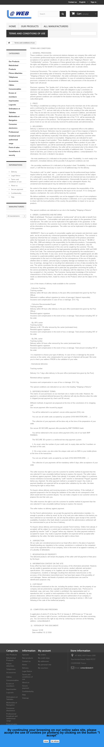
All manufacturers (56, 26)
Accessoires (13, 81)
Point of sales (14, 147)
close (46, 741)
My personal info (44, 665)
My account (44, 650)
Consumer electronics (13, 126)
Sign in (93, 2)
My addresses (43, 661)
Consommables (15, 89)
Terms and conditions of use (27, 33)
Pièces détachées (15, 73)
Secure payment (17, 189)
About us (14, 186)
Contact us (72, 2)
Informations (15, 165)
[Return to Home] (9, 42)
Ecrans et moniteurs (13, 95)
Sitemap (25, 698)
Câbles (11, 85)
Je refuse (55, 741)
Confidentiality (16, 193)
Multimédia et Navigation (14, 118)
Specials (25, 655)
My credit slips (44, 658)
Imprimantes (14, 101)
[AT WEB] (20, 15)
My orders (42, 655)
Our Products (30, 26)
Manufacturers (16, 206)
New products (27, 658)
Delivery (14, 172)
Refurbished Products (13, 67)
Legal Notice (15, 176)
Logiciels (12, 105)
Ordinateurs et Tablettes (14, 110)
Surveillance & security (14, 153)
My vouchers (43, 668)
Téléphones (13, 77)
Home (12, 26)
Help (12, 197)
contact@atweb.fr (86, 668)
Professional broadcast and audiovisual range (14, 137)
